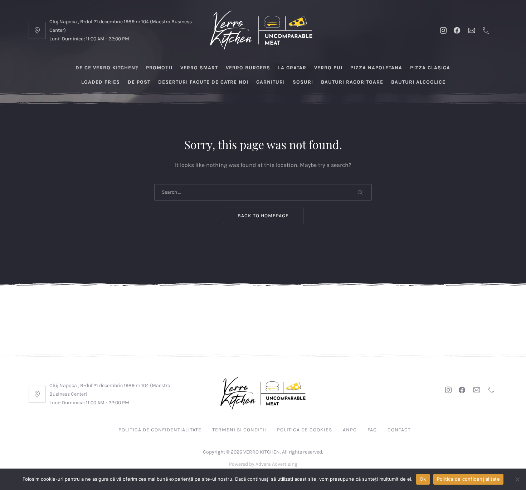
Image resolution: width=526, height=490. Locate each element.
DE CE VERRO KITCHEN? (107, 68)
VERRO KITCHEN (261, 452)
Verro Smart (199, 68)
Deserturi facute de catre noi (203, 82)
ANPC (350, 430)
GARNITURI (270, 82)
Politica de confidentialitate (159, 430)
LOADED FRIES (100, 82)
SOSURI (303, 82)
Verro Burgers (248, 68)
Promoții (159, 68)
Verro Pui (328, 68)
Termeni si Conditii (239, 430)
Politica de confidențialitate (468, 479)
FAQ (372, 430)
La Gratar (292, 68)
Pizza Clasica (430, 68)
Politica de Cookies (304, 430)
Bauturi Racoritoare (352, 82)
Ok (423, 479)
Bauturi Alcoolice (418, 82)
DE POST (139, 82)
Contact (399, 430)
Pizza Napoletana (376, 68)
